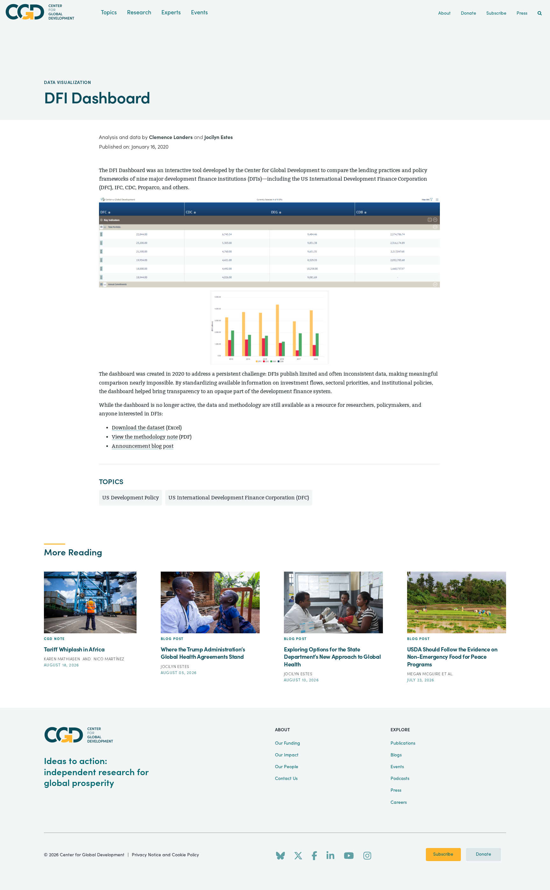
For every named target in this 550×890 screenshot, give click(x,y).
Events (199, 12)
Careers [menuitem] (399, 802)
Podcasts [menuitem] (400, 778)
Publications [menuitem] (403, 743)
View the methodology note (145, 437)
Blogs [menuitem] (396, 755)
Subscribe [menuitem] (496, 13)
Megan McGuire (424, 674)
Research (139, 12)
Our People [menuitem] (286, 766)
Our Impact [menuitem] (287, 755)
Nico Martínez (109, 659)
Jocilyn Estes (218, 137)
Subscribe (443, 854)
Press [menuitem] (522, 13)
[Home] (50, 12)
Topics (109, 12)
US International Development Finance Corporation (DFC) (238, 498)
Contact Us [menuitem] (286, 778)
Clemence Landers (171, 137)
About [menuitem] (444, 13)
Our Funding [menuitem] (287, 743)
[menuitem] (540, 13)
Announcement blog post (142, 446)
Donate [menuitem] (468, 13)
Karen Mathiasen (62, 659)
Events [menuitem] (397, 766)
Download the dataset (138, 428)
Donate (483, 854)
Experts (171, 12)
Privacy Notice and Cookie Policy (165, 855)
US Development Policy (130, 498)
